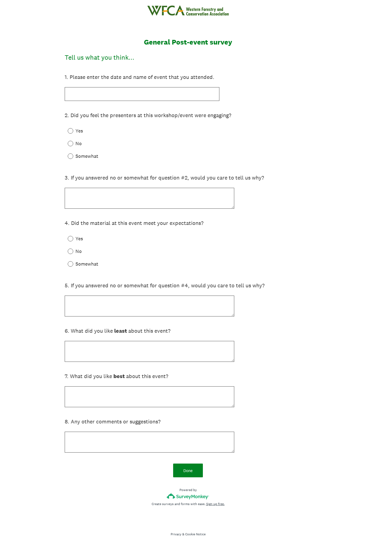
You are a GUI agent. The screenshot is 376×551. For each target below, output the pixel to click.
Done (188, 470)
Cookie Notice (195, 534)
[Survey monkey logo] (188, 496)
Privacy (176, 534)
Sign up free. (215, 504)
